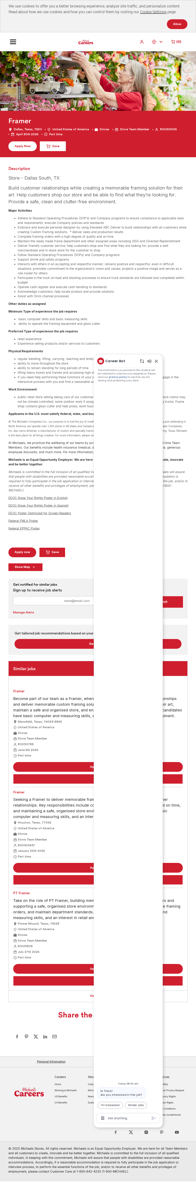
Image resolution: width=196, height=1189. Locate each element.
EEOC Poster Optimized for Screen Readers (39, 513)
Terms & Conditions (165, 1108)
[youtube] (176, 1132)
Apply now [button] (22, 552)
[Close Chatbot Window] (156, 361)
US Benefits (61, 1096)
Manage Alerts (23, 612)
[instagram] (146, 1132)
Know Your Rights (163, 1102)
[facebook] (115, 1132)
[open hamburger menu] (13, 41)
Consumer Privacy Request (169, 1090)
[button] (142, 42)
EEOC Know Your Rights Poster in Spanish (38, 505)
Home (58, 1084)
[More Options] (102, 1118)
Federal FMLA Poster (23, 521)
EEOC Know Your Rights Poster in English (38, 498)
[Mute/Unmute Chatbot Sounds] (149, 361)
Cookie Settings (153, 11)
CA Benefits (61, 1102)
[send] (153, 1118)
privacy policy (118, 377)
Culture (92, 1084)
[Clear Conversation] (142, 361)
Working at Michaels (66, 1090)
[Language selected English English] (158, 42)
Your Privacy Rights (165, 1096)
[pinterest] (161, 1132)
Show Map (22, 567)
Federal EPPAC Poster (24, 528)
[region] (128, 739)
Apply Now (23, 146)
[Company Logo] (76, 41)
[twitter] (131, 1132)
